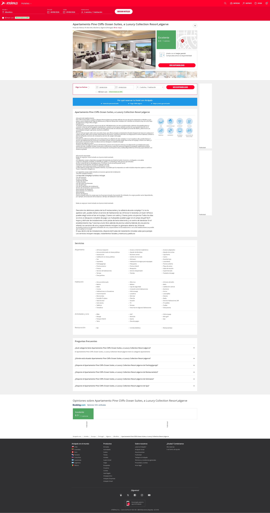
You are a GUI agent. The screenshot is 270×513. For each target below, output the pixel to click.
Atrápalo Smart (108, 481)
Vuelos (105, 452)
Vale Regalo (107, 473)
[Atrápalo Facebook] (135, 495)
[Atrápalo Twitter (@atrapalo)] (128, 495)
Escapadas (106, 465)
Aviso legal (138, 465)
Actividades (107, 449)
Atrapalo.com (77, 436)
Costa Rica (77, 457)
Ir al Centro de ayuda (173, 449)
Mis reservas (170, 447)
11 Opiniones (166, 41)
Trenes (105, 455)
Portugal (101, 436)
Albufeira (116, 436)
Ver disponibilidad (180, 87)
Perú (75, 452)
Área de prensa (139, 452)
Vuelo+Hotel (107, 460)
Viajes (105, 463)
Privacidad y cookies (141, 463)
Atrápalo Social (139, 449)
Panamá (77, 455)
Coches (105, 471)
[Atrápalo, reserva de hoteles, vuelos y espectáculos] (9, 3)
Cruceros (106, 468)
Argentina (77, 463)
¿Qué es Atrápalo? (140, 447)
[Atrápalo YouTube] (149, 495)
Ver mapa (118, 28)
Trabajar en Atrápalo (141, 457)
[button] (195, 26)
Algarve (108, 436)
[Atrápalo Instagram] (142, 495)
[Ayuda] (258, 3)
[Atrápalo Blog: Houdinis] (121, 495)
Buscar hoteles (123, 11)
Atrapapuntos (107, 476)
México (76, 465)
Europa (93, 436)
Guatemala (77, 460)
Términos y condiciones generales (145, 460)
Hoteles (86, 436)
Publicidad (138, 455)
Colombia (77, 449)
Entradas (106, 447)
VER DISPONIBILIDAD (176, 65)
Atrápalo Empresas (109, 478)
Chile (75, 447)
